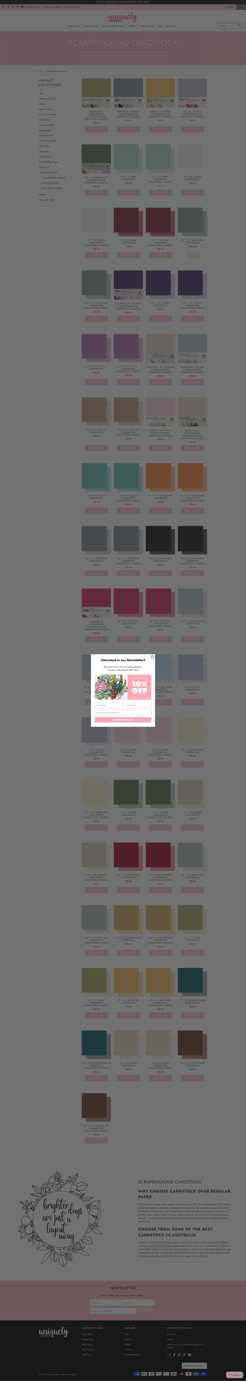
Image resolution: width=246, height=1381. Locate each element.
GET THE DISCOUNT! (123, 719)
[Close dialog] (152, 656)
